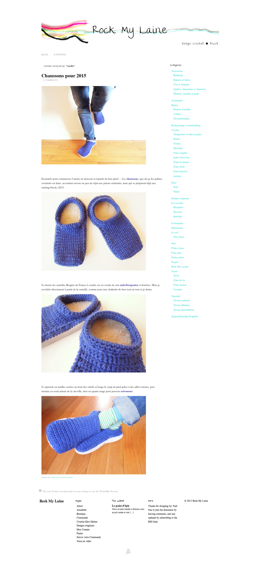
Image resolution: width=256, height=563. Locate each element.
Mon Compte (83, 529)
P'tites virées (177, 248)
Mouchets (178, 148)
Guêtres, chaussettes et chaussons (189, 89)
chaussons (54, 477)
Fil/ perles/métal (181, 118)
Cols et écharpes (181, 84)
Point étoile (179, 166)
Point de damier (181, 162)
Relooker (177, 216)
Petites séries (177, 257)
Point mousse (180, 284)
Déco (173, 182)
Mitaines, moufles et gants (186, 93)
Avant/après (177, 100)
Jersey (176, 275)
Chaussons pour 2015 (63, 75)
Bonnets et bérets (181, 79)
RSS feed (152, 521)
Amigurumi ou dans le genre (187, 134)
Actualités (81, 509)
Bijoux (174, 105)
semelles (70, 477)
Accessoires (177, 71)
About (80, 506)
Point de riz (179, 280)
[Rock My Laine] (130, 45)
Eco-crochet (177, 203)
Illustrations (177, 228)
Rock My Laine (52, 501)
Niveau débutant (181, 305)
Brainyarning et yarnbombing (185, 125)
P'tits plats (176, 252)
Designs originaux (180, 198)
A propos (60, 54)
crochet (62, 477)
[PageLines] (128, 554)
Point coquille (180, 152)
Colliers (177, 114)
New (173, 243)
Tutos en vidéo (84, 541)
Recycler (177, 211)
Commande (82, 517)
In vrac (174, 232)
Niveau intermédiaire (183, 309)
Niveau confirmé (181, 300)
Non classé (178, 236)
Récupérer (178, 207)
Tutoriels (175, 296)
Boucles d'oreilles (182, 109)
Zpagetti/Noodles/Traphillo (184, 316)
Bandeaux (178, 75)
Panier (176, 191)
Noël (175, 187)
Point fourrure (180, 171)
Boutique (81, 513)
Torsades (177, 289)
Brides (176, 139)
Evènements (177, 223)
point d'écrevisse (181, 157)
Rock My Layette (179, 266)
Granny (177, 143)
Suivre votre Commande (89, 537)
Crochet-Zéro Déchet (87, 521)
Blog (45, 54)
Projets (174, 262)
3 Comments (50, 80)
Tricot (174, 271)
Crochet (175, 130)
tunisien (177, 176)
